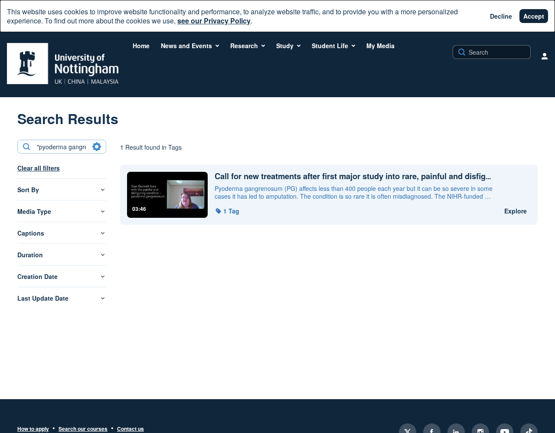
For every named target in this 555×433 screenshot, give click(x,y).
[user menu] (545, 56)
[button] (227, 211)
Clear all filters (38, 168)
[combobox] (61, 146)
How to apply (33, 429)
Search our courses (83, 429)
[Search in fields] (97, 147)
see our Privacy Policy (214, 21)
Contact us (130, 429)
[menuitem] (141, 45)
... (353, 176)
